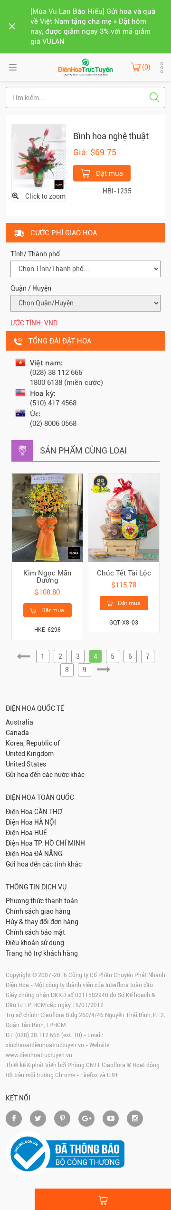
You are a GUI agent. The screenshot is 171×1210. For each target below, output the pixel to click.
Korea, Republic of (33, 743)
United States (26, 764)
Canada (17, 732)
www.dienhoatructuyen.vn (39, 1055)
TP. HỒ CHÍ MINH (59, 843)
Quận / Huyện (30, 288)
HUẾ (40, 833)
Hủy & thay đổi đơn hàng (42, 922)
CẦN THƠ (48, 812)
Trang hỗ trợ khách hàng (42, 953)
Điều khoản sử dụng (35, 943)
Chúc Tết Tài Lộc (124, 573)
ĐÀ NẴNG (48, 853)
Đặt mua (108, 173)
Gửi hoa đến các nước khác (45, 774)
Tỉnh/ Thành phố (35, 254)
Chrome (65, 1075)
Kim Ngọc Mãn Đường (47, 577)
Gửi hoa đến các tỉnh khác (44, 864)
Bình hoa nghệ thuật (111, 136)
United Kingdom (30, 753)
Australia (19, 722)
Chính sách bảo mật (35, 932)
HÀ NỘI (45, 822)
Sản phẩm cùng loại (83, 450)
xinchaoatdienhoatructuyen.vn (45, 1045)
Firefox (89, 1075)
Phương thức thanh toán (42, 901)
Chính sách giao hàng (38, 911)
